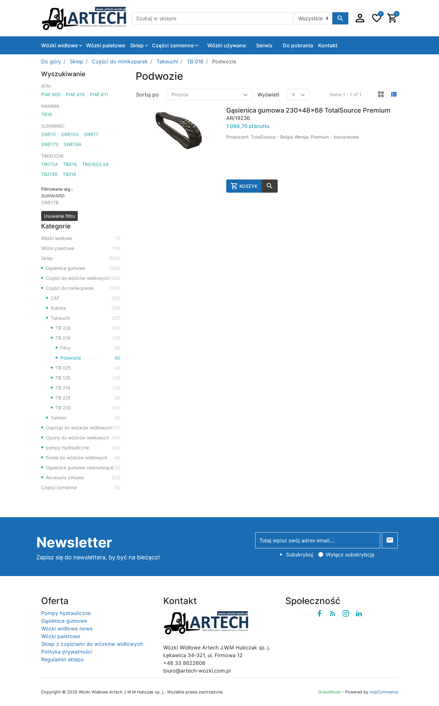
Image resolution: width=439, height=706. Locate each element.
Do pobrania (298, 45)
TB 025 (88, 368)
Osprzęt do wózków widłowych (83, 427)
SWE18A (72, 144)
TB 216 (88, 387)
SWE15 (48, 134)
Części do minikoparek (83, 288)
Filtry (90, 348)
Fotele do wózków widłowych (83, 457)
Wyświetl (268, 94)
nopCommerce (384, 692)
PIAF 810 (75, 94)
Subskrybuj (299, 554)
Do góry (51, 61)
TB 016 (88, 338)
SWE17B (49, 202)
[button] (360, 18)
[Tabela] (381, 94)
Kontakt (327, 45)
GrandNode (329, 692)
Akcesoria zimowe (83, 477)
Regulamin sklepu (62, 659)
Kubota (86, 308)
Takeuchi (86, 318)
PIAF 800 (51, 94)
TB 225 (88, 397)
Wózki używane (226, 45)
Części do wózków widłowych (83, 278)
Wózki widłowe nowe (67, 628)
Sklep (81, 258)
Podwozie (90, 358)
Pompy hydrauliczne (66, 613)
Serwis (264, 45)
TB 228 (88, 328)
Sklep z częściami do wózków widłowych (92, 644)
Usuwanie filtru (59, 216)
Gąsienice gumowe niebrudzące (83, 467)
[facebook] (319, 613)
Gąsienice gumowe (83, 268)
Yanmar (86, 417)
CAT (86, 298)
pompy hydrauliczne (83, 447)
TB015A (49, 164)
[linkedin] (359, 613)
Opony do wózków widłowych (83, 437)
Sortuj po (147, 94)
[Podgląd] (270, 186)
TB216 (69, 174)
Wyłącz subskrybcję (350, 554)
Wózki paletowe (81, 248)
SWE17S (49, 144)
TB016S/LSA (95, 164)
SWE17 (91, 134)
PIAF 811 (99, 94)
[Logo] (84, 17)
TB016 (70, 164)
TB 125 (88, 378)
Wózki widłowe (81, 238)
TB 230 (88, 407)
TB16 (46, 114)
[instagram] (346, 613)
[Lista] (394, 94)
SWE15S (70, 134)
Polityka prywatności (66, 651)
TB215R (49, 174)
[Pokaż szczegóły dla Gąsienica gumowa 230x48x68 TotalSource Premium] (178, 149)
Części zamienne (81, 487)
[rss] (332, 613)
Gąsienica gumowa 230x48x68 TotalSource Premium (308, 110)
